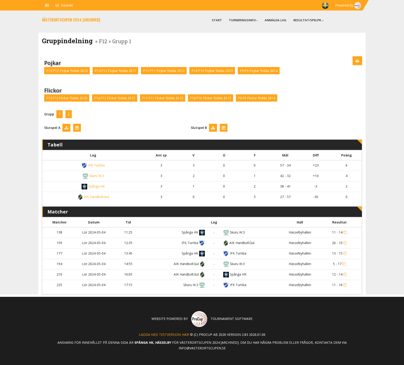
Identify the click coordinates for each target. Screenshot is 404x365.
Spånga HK (96, 186)
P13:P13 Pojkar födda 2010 (67, 70)
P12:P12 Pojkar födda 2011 (115, 70)
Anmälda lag (275, 20)
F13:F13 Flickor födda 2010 (66, 98)
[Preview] (357, 60)
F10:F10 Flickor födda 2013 (210, 98)
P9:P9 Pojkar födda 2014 (259, 70)
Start (217, 20)
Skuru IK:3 (96, 176)
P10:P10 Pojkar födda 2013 (212, 70)
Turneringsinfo (242, 20)
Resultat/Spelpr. (307, 20)
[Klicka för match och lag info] (345, 232)
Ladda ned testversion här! (164, 334)
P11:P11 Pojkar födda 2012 (163, 70)
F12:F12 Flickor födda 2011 (114, 98)
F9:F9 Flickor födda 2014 (256, 98)
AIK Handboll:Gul (96, 197)
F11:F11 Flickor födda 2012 (162, 98)
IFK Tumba (96, 165)
